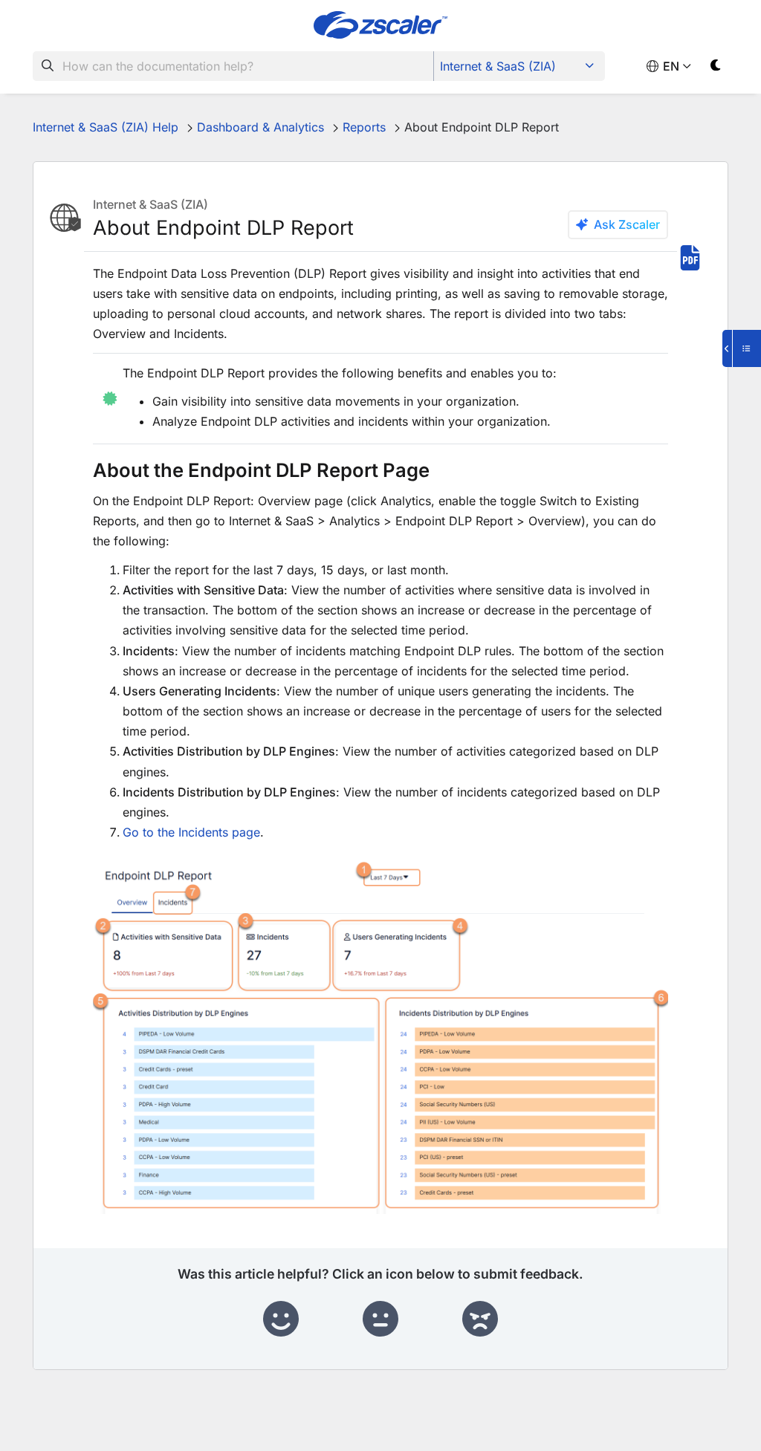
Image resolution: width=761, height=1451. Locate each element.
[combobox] (233, 66)
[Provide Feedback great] (281, 1319)
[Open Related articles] (741, 348)
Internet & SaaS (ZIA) (498, 66)
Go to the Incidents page (191, 832)
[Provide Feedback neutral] (380, 1319)
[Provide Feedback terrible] (480, 1319)
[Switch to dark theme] (716, 68)
